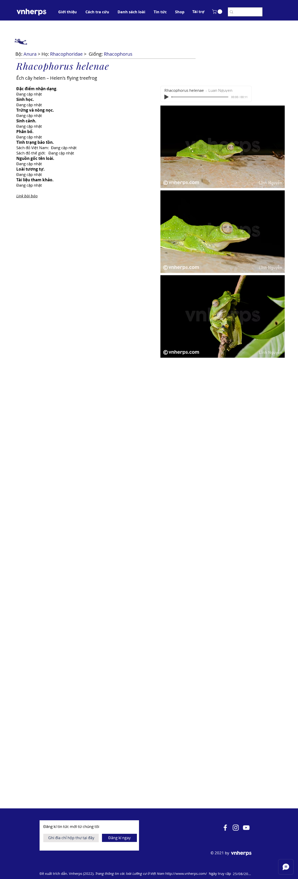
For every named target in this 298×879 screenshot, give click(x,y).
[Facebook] (225, 828)
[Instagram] (236, 828)
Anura (30, 54)
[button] (198, 11)
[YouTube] (246, 828)
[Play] (166, 97)
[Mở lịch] (259, 874)
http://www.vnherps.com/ (186, 873)
